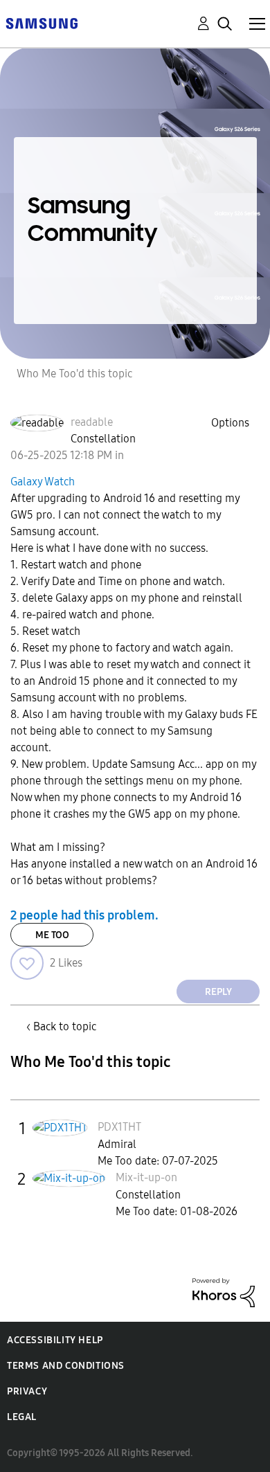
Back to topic (64, 1026)
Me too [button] (52, 935)
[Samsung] (42, 22)
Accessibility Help (55, 1340)
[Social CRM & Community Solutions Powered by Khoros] (223, 1291)
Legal (22, 1417)
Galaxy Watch (42, 481)
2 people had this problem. (84, 914)
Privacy (27, 1391)
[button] (27, 963)
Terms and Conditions (66, 1366)
